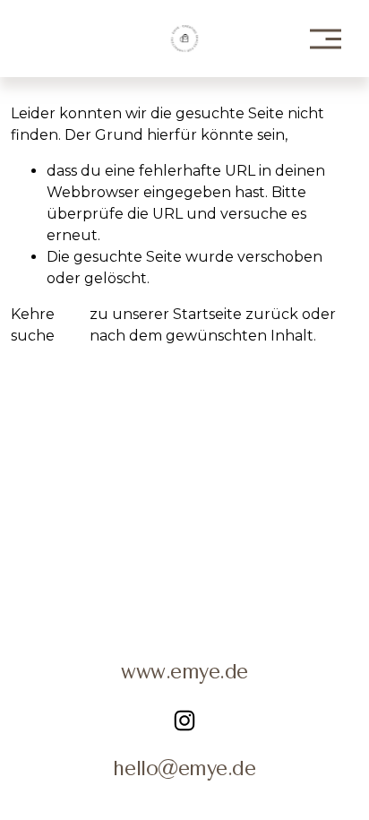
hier (72, 314)
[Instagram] (184, 720)
